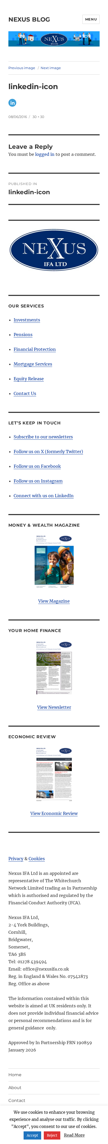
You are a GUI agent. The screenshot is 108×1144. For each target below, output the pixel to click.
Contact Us (25, 393)
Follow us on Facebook (37, 466)
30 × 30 (38, 117)
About (14, 1087)
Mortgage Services (33, 364)
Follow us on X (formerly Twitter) (48, 451)
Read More (74, 1135)
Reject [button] (52, 1135)
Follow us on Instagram (38, 481)
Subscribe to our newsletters (43, 436)
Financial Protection (35, 349)
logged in (45, 154)
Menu (91, 19)
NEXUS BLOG (29, 19)
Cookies (37, 858)
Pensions (23, 334)
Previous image (21, 68)
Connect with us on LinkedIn (44, 495)
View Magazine (54, 601)
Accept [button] (32, 1135)
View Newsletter (54, 707)
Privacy (15, 858)
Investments (27, 319)
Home (14, 1074)
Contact (16, 1100)
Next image (51, 68)
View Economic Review (54, 813)
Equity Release (29, 378)
